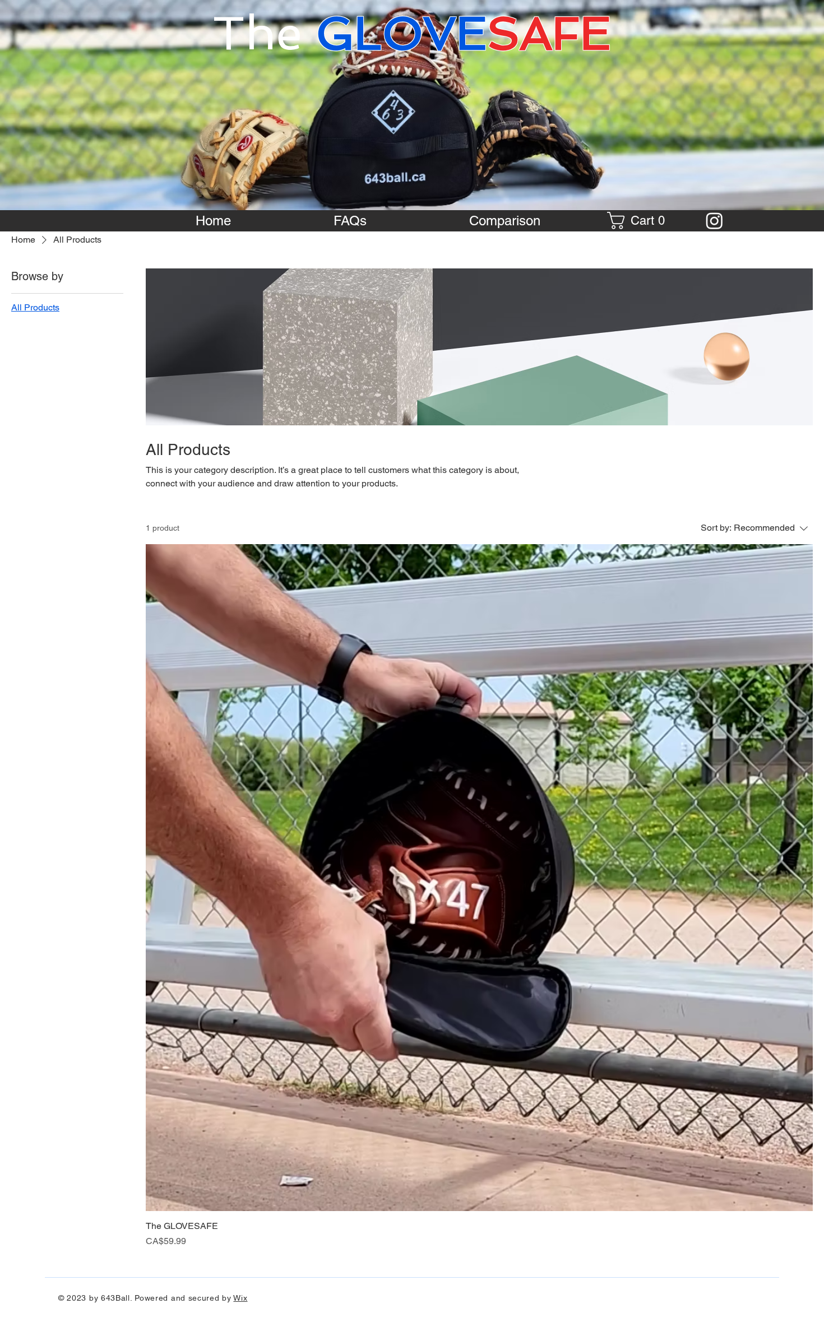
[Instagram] (714, 220)
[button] (640, 220)
